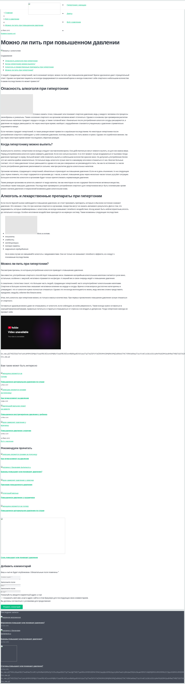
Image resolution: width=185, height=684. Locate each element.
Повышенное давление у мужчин (16, 430)
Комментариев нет (8, 33)
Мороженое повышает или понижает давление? (23, 622)
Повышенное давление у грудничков (18, 497)
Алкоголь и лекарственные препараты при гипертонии (29, 67)
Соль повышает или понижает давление (19, 557)
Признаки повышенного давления (16, 484)
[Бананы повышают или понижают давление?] (16, 467)
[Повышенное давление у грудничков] (9, 493)
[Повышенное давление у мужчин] (14, 425)
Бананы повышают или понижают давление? (21, 471)
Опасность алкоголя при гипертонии (21, 61)
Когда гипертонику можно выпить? (20, 64)
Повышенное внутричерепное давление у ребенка (24, 414)
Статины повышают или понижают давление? (22, 666)
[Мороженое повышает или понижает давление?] (11, 617)
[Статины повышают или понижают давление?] (9, 661)
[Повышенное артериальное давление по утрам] (14, 376)
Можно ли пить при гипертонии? (19, 70)
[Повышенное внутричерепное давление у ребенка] (14, 409)
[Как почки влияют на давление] (14, 393)
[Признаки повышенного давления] (17, 480)
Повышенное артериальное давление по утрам (22, 382)
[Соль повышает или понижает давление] (33, 553)
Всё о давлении (7, 441)
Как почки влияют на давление (15, 398)
